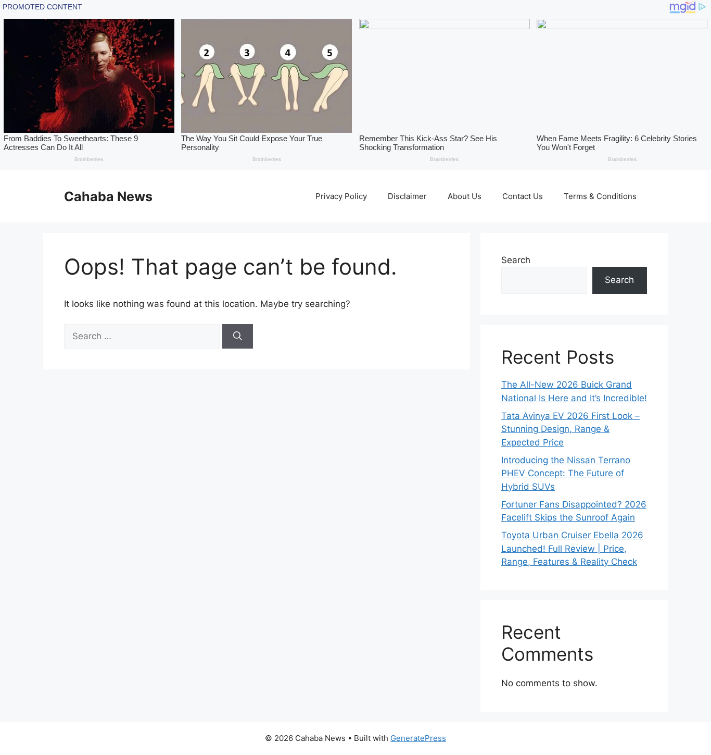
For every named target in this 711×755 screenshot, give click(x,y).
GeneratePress (418, 738)
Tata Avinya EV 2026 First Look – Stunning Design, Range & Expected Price (570, 429)
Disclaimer (407, 196)
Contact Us (522, 196)
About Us (464, 196)
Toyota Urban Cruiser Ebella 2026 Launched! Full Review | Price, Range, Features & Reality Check (572, 548)
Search (515, 260)
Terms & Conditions (600, 196)
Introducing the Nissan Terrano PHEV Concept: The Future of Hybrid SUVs (565, 473)
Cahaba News (108, 196)
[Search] (237, 336)
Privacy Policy (341, 196)
